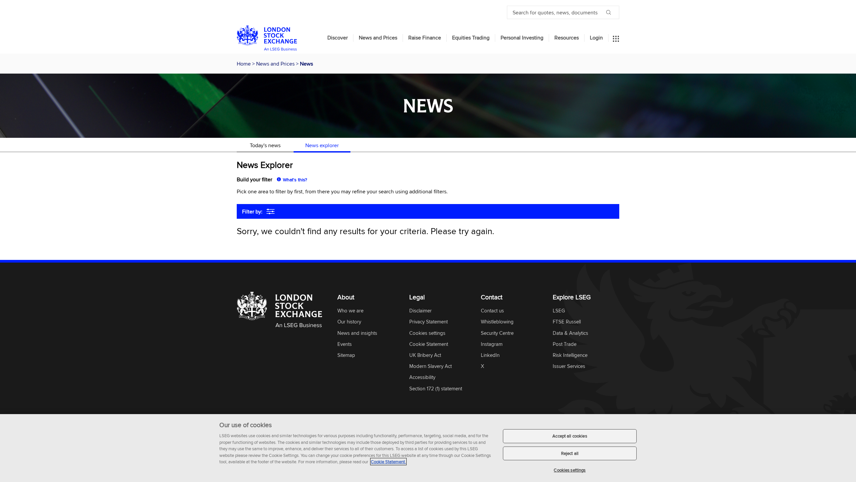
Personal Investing (522, 37)
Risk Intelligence (570, 355)
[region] (428, 448)
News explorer (322, 145)
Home (244, 63)
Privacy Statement (428, 322)
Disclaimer (420, 311)
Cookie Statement (428, 344)
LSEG (559, 311)
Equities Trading (471, 37)
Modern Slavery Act (430, 366)
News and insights (357, 333)
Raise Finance (424, 37)
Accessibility (422, 377)
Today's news (265, 145)
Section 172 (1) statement (435, 389)
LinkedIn (490, 355)
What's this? (295, 179)
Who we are (350, 311)
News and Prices (378, 37)
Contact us (492, 311)
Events (344, 344)
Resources (566, 37)
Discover (337, 37)
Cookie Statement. (388, 462)
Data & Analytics (570, 333)
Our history (349, 322)
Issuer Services (569, 366)
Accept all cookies (569, 436)
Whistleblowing (497, 322)
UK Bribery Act (425, 355)
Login (596, 37)
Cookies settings (569, 470)
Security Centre (497, 333)
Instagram (492, 344)
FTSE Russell (567, 322)
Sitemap (346, 355)
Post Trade (564, 344)
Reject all (569, 453)
